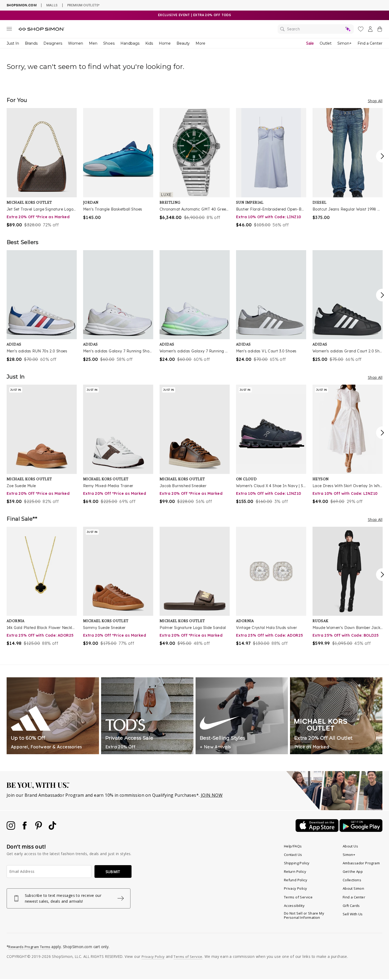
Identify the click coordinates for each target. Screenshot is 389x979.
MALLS (52, 5)
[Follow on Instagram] (11, 828)
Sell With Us (353, 914)
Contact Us (293, 854)
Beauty (183, 43)
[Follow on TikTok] (52, 828)
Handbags (129, 43)
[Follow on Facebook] (25, 828)
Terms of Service (298, 897)
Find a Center (370, 43)
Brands (31, 43)
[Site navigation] (9, 30)
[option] (41, 168)
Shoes (109, 43)
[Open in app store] (318, 830)
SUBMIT (113, 871)
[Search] (316, 29)
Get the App (353, 871)
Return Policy (295, 871)
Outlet (326, 43)
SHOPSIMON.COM (22, 5)
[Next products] (382, 156)
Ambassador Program (361, 863)
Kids (149, 43)
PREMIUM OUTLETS (83, 5)
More (200, 43)
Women (75, 43)
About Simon (353, 888)
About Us (350, 846)
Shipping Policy (297, 863)
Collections (352, 880)
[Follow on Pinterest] (39, 828)
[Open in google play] (361, 830)
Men (93, 43)
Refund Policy (295, 880)
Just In (13, 43)
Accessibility (294, 905)
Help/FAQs (293, 846)
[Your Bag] (379, 30)
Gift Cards (351, 905)
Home (165, 43)
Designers (52, 43)
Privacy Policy (295, 888)
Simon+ (344, 43)
